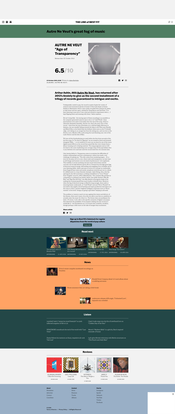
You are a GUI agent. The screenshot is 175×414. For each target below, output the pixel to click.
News (73, 391)
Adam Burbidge (74, 80)
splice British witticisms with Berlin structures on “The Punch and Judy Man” (107, 339)
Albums (50, 82)
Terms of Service (52, 409)
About (49, 388)
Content (74, 388)
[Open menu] (172, 22)
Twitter (99, 400)
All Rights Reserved (75, 409)
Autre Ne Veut (68, 45)
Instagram (100, 391)
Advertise (50, 393)
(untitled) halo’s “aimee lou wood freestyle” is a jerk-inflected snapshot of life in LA (64, 322)
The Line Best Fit (87, 22)
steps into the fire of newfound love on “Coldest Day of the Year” (105, 322)
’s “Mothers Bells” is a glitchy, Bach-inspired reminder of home (105, 331)
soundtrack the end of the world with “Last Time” (66, 331)
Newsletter (50, 391)
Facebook (99, 402)
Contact (49, 395)
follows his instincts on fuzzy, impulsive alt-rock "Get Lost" (66, 339)
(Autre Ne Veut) (61, 82)
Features (74, 393)
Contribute (50, 398)
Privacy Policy (63, 409)
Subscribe (87, 225)
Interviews (51, 254)
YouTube (99, 398)
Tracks (74, 395)
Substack (99, 395)
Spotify (99, 393)
